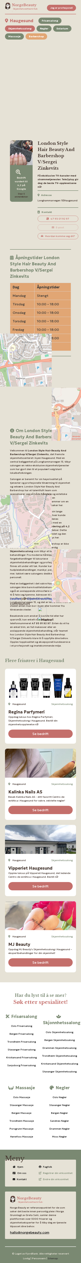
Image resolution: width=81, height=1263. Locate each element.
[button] (45, 619)
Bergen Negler (59, 1112)
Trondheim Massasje (21, 1120)
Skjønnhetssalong (20, 28)
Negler (44, 28)
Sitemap (53, 1258)
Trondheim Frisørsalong (21, 1041)
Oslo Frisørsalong (21, 1025)
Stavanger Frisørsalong (22, 1049)
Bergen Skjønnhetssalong (59, 1040)
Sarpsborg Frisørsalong (21, 1065)
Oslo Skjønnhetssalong (59, 1032)
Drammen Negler (59, 1128)
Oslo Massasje (21, 1097)
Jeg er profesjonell (61, 7)
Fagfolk (47, 1166)
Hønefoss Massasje (21, 1136)
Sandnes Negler (59, 1120)
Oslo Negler (60, 1097)
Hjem (20, 1166)
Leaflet (15, 599)
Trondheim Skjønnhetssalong (59, 1055)
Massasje (14, 36)
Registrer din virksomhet (57, 1173)
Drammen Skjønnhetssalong (59, 1047)
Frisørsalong (50, 20)
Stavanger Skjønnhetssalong (59, 1071)
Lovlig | (27, 1258)
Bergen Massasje (21, 1112)
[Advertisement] (40, 85)
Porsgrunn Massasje (21, 1128)
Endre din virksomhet (56, 1179)
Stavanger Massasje (21, 1105)
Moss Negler (59, 1136)
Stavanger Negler (59, 1105)
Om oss (21, 1173)
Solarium (62, 28)
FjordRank (32, 1253)
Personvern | (39, 1258)
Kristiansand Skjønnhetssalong (59, 1063)
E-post (60, 227)
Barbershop (36, 36)
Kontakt (22, 1179)
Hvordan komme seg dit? (60, 236)
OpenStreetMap (40, 599)
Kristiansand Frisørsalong (21, 1057)
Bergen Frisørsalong (21, 1033)
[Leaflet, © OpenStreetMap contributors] (40, 395)
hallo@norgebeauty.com (29, 1232)
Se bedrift (40, 734)
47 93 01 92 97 (59, 218)
